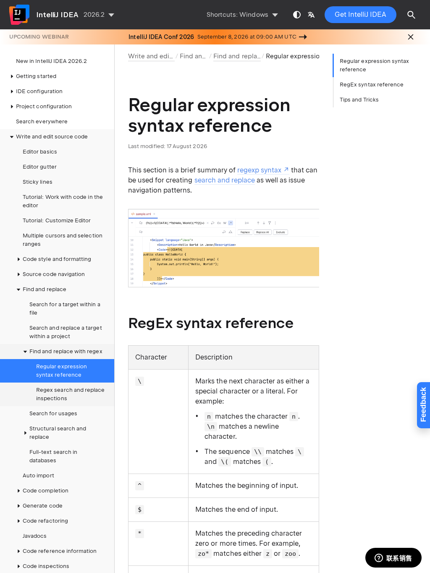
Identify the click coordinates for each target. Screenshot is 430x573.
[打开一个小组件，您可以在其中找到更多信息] (393, 558)
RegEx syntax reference (372, 84)
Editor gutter (40, 167)
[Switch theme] (296, 14)
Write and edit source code (52, 136)
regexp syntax (259, 170)
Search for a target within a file (64, 308)
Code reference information (60, 551)
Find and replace (205, 56)
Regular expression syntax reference (61, 370)
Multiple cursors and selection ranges (62, 239)
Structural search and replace (57, 432)
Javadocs (35, 536)
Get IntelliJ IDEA (360, 14)
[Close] (410, 37)
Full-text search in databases (53, 456)
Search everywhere (42, 121)
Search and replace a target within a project (65, 332)
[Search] (411, 14)
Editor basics (40, 151)
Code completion (45, 490)
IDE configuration (39, 91)
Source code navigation (54, 274)
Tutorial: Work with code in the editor (63, 201)
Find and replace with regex (65, 351)
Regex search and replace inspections (70, 394)
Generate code (43, 506)
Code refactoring (45, 521)
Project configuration (44, 106)
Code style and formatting (57, 259)
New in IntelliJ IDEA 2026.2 (51, 61)
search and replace (224, 180)
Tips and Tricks (359, 99)
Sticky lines (37, 182)
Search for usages (53, 413)
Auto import (38, 475)
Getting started (36, 76)
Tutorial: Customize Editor (57, 220)
